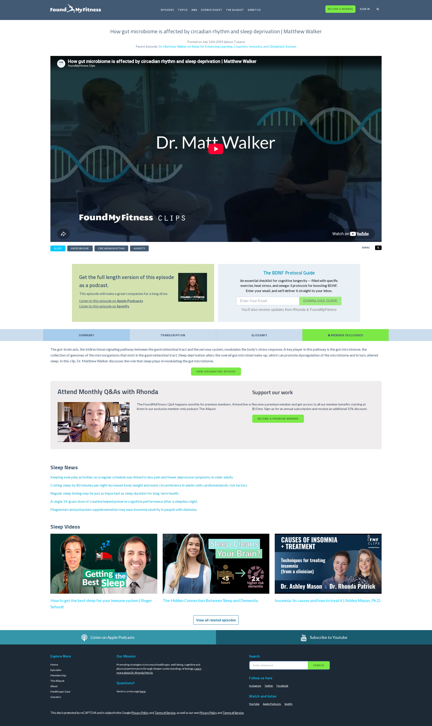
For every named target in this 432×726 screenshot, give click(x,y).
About (54, 686)
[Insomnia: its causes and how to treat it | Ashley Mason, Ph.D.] (328, 568)
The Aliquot (235, 10)
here (143, 691)
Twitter (269, 685)
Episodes (167, 10)
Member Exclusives (346, 335)
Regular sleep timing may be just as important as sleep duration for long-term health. (114, 493)
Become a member (340, 9)
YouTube (254, 704)
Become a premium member (278, 418)
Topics (183, 10)
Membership (58, 675)
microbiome (80, 248)
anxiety (139, 248)
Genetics (254, 10)
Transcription (172, 335)
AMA (194, 10)
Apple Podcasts (272, 704)
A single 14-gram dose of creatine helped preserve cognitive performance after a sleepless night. (124, 501)
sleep (58, 248)
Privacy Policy (140, 713)
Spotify (288, 704)
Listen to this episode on (111, 301)
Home (54, 664)
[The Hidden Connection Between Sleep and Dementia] (216, 568)
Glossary (259, 335)
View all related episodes (216, 620)
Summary (86, 335)
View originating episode (216, 371)
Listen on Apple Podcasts (112, 637)
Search (318, 665)
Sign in (365, 9)
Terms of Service (165, 713)
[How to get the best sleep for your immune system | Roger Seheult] (103, 568)
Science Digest (212, 10)
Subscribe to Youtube (328, 637)
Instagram (255, 685)
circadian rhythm (111, 248)
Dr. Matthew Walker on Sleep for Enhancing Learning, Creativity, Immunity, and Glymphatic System (227, 46)
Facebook (282, 685)
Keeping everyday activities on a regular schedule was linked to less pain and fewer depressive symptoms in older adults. (142, 477)
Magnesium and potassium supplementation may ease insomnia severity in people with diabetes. (123, 509)
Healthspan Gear (60, 691)
